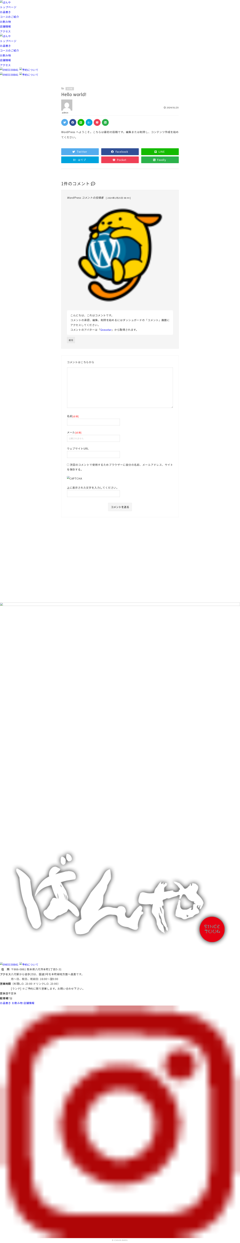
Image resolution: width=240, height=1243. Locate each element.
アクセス (5, 31)
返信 (71, 340)
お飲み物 (5, 22)
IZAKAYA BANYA (121, 1240)
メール (74, 432)
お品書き (5, 12)
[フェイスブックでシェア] (72, 122)
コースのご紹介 (9, 17)
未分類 (69, 89)
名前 (73, 416)
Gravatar (106, 330)
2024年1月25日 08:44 (118, 197)
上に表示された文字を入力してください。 (93, 488)
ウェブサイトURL (78, 448)
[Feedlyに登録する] (105, 122)
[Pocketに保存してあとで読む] (97, 122)
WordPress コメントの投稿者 (85, 198)
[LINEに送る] (81, 122)
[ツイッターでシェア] (64, 122)
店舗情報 (5, 26)
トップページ (8, 7)
